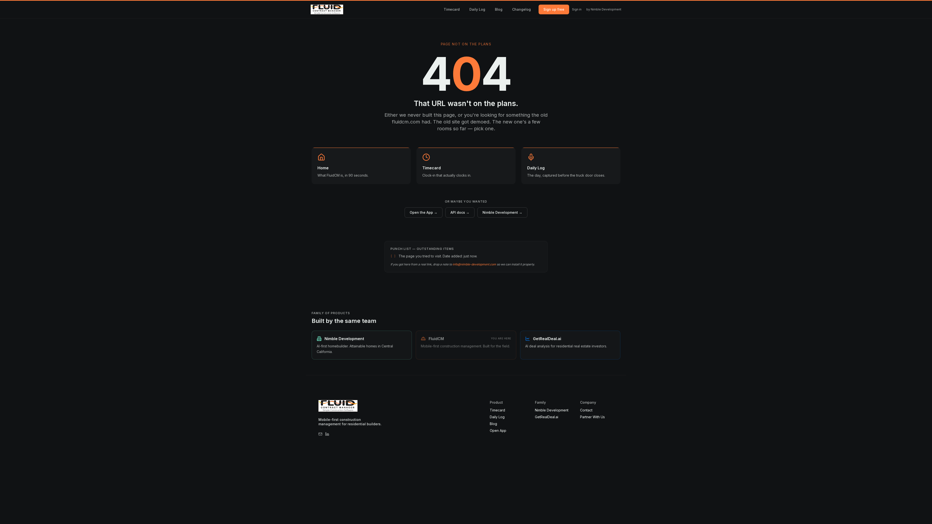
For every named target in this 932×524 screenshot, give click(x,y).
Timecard (452, 9)
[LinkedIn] (327, 434)
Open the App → (423, 212)
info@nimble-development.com (474, 264)
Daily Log (477, 9)
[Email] (320, 434)
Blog (498, 9)
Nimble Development (551, 410)
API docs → (459, 212)
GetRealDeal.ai (546, 417)
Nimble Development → (502, 212)
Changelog (521, 9)
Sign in (577, 9)
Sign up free (553, 9)
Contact (586, 410)
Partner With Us (592, 417)
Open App (498, 430)
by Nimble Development (603, 9)
